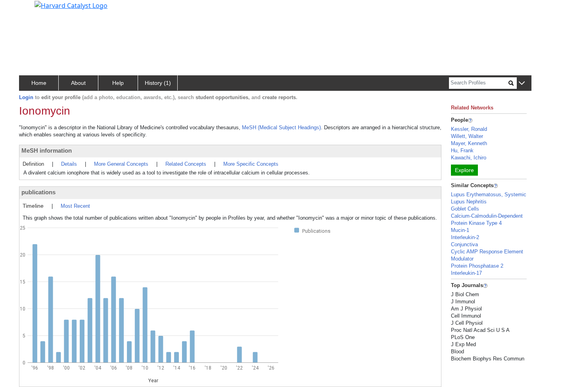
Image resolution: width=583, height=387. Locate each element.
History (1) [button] (158, 83)
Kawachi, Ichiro (468, 158)
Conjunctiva (464, 244)
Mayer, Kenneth (469, 143)
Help (118, 83)
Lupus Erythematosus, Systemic (488, 194)
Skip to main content (33, 9)
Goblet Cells (465, 209)
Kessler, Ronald (469, 129)
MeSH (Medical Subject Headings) (281, 127)
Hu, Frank (462, 150)
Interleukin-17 (466, 273)
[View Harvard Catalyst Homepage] (71, 4)
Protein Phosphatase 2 (477, 266)
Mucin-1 (460, 230)
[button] (522, 83)
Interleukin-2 (465, 237)
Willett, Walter (467, 136)
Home (38, 83)
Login (26, 97)
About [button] (78, 83)
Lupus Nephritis (469, 202)
